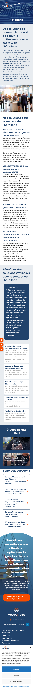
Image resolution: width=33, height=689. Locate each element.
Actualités (6, 643)
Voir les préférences (16, 682)
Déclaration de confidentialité (21, 686)
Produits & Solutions (10, 640)
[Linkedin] (27, 624)
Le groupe (6, 635)
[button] (30, 648)
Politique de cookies (8, 686)
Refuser (16, 675)
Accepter (16, 669)
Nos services (7, 638)
